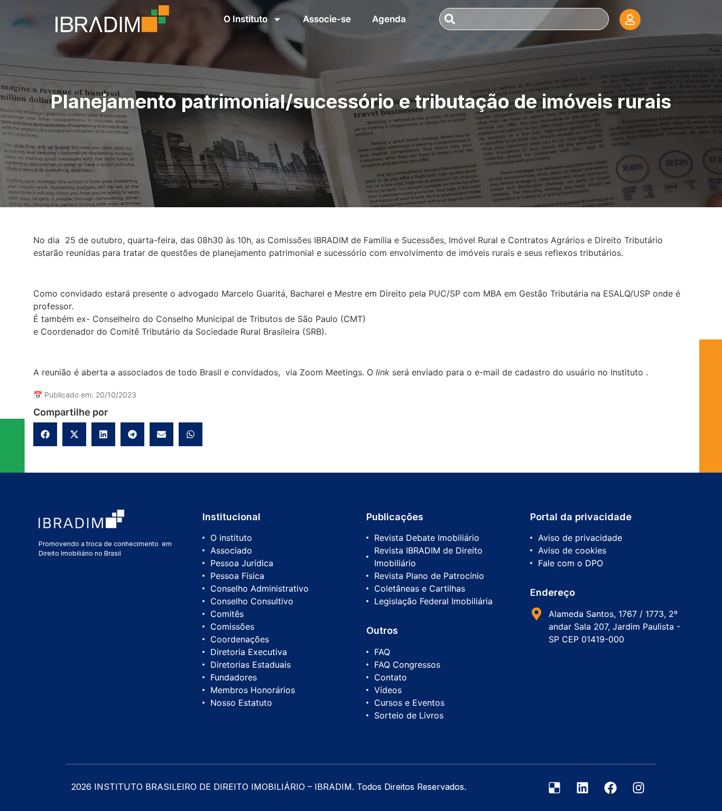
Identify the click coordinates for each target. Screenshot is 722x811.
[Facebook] (610, 787)
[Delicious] (554, 787)
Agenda (389, 19)
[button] (45, 434)
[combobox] (523, 19)
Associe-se (327, 19)
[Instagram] (638, 787)
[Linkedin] (582, 787)
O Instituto (245, 19)
